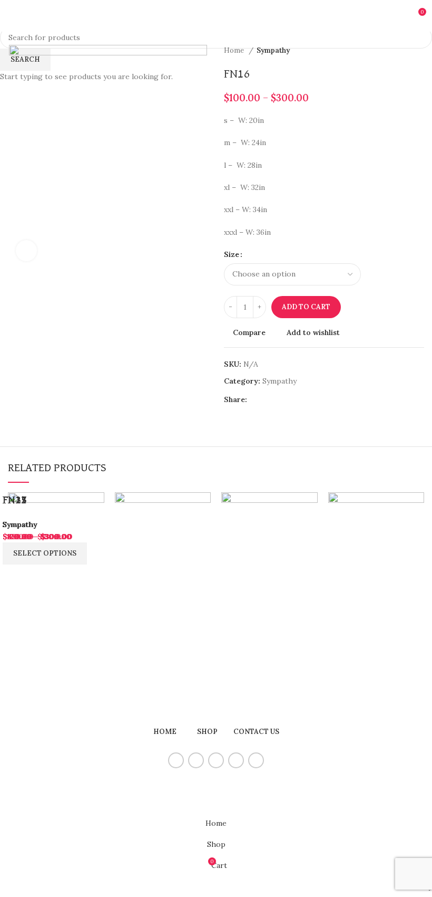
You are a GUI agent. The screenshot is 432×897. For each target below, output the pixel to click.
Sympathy (20, 524)
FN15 (15, 500)
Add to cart (306, 306)
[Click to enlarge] (26, 250)
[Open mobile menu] (12, 15)
